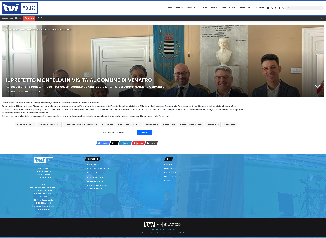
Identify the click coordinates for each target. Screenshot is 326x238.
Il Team (167, 180)
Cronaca (191, 8)
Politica (179, 8)
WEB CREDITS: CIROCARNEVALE (163, 229)
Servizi (232, 8)
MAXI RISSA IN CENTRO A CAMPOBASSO (52, 18)
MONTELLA (152, 124)
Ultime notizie (19, 30)
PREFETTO (170, 124)
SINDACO (214, 124)
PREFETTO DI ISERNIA (192, 124)
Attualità (202, 8)
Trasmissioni (245, 8)
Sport (223, 8)
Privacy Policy (170, 168)
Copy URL (144, 132)
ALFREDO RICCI (26, 124)
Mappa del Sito (170, 176)
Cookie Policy (170, 172)
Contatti (260, 8)
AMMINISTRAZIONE (50, 124)
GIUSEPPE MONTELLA (130, 124)
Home (169, 8)
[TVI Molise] (20, 8)
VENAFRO (230, 124)
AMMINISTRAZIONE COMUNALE (81, 124)
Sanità (214, 8)
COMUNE (108, 124)
